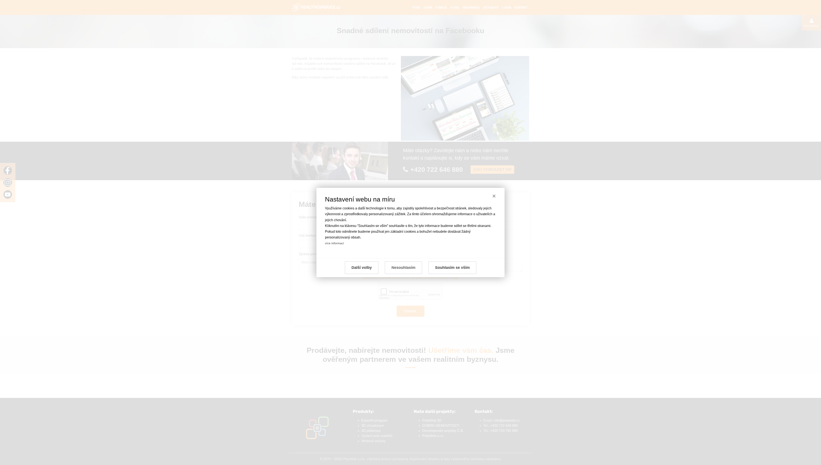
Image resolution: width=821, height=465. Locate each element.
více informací (334, 243)
